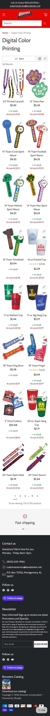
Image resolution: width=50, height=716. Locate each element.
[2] (13, 403)
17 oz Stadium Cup (13, 315)
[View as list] (45, 58)
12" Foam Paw (37, 101)
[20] (13, 457)
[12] (37, 83)
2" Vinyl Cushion (13, 421)
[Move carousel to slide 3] (27, 529)
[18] (13, 347)
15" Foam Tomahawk (13, 259)
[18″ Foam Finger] (37, 347)
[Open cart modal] (45, 14)
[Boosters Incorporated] (25, 14)
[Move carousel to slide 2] (25, 529)
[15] (13, 242)
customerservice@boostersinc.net (25, 6)
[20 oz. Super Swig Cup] (37, 403)
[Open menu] (4, 14)
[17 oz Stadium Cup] (13, 297)
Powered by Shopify (11, 698)
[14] (13, 134)
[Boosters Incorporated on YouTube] (12, 591)
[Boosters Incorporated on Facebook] (3, 591)
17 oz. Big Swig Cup (37, 315)
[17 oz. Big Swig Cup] (37, 297)
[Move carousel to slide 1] (22, 529)
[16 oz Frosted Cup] (37, 242)
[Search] (45, 23)
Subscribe (41, 644)
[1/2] (13, 83)
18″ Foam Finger (37, 365)
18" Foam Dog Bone (13, 365)
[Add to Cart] (20, 72)
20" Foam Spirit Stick (13, 474)
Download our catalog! (14, 691)
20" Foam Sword (37, 474)
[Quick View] (20, 78)
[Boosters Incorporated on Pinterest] (8, 591)
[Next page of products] (37, 496)
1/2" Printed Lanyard (13, 101)
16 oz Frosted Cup (37, 259)
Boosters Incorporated (30, 695)
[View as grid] (39, 58)
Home (5, 32)
